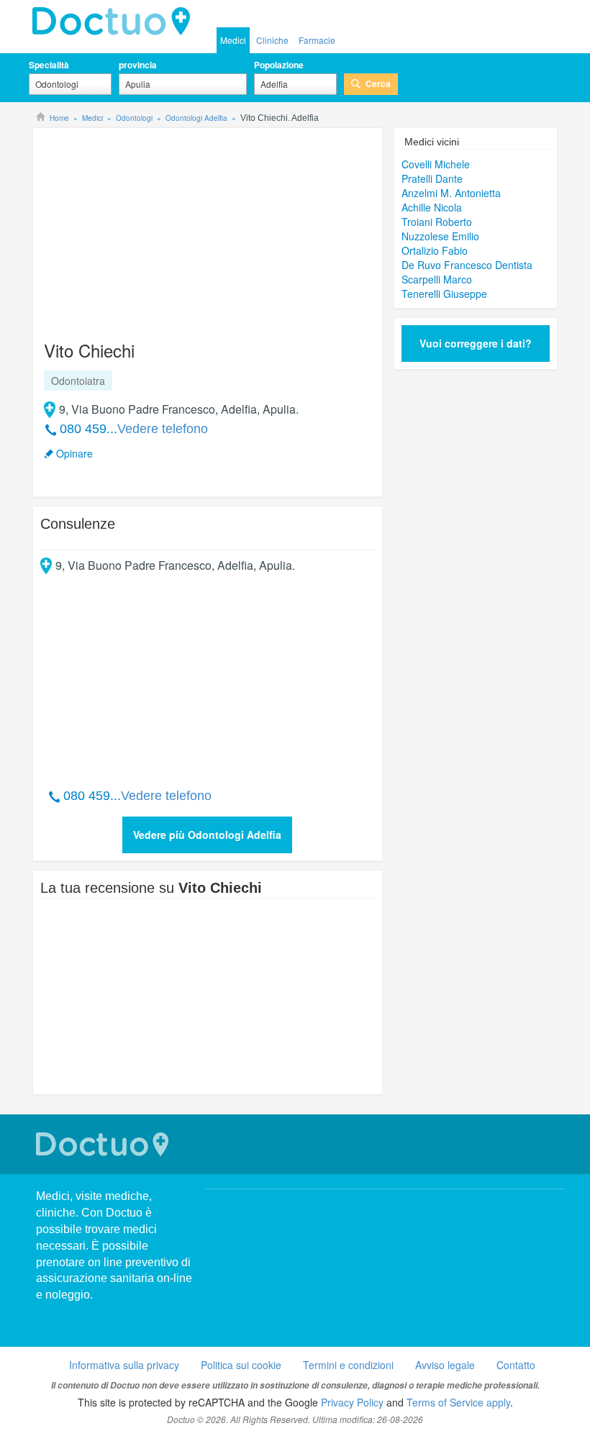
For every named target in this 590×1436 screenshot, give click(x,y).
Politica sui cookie (241, 1365)
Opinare (74, 453)
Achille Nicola (431, 207)
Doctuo (104, 1144)
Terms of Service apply (458, 1402)
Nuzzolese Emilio (440, 236)
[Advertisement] (150, 227)
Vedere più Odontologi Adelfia (207, 834)
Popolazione (279, 64)
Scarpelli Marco (436, 279)
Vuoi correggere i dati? (475, 343)
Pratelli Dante (432, 178)
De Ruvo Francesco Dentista (466, 265)
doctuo (115, 21)
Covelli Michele (435, 164)
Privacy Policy (352, 1402)
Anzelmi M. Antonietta (451, 193)
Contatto (515, 1365)
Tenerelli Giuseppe (444, 293)
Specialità (49, 64)
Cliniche (272, 40)
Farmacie (317, 40)
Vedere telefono (162, 429)
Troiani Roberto (436, 221)
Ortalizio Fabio (434, 250)
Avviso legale (445, 1365)
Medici (233, 40)
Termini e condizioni (348, 1365)
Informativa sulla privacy (124, 1365)
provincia (138, 64)
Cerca (378, 83)
